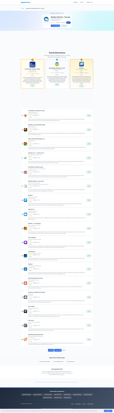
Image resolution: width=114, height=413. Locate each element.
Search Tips (89, 2)
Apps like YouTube (88, 394)
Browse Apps (78, 403)
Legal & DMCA (90, 403)
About (82, 2)
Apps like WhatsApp (26, 394)
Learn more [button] (94, 410)
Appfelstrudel (25, 2)
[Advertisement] (57, 39)
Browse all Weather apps (45, 361)
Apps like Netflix (67, 394)
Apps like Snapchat (77, 394)
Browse (76, 2)
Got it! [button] (108, 410)
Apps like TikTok (57, 394)
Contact (84, 403)
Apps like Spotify (48, 394)
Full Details (64, 25)
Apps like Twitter (57, 397)
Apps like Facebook (47, 397)
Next (64, 350)
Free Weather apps (71, 361)
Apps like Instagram (37, 394)
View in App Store (55, 25)
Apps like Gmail (67, 397)
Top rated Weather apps (58, 361)
